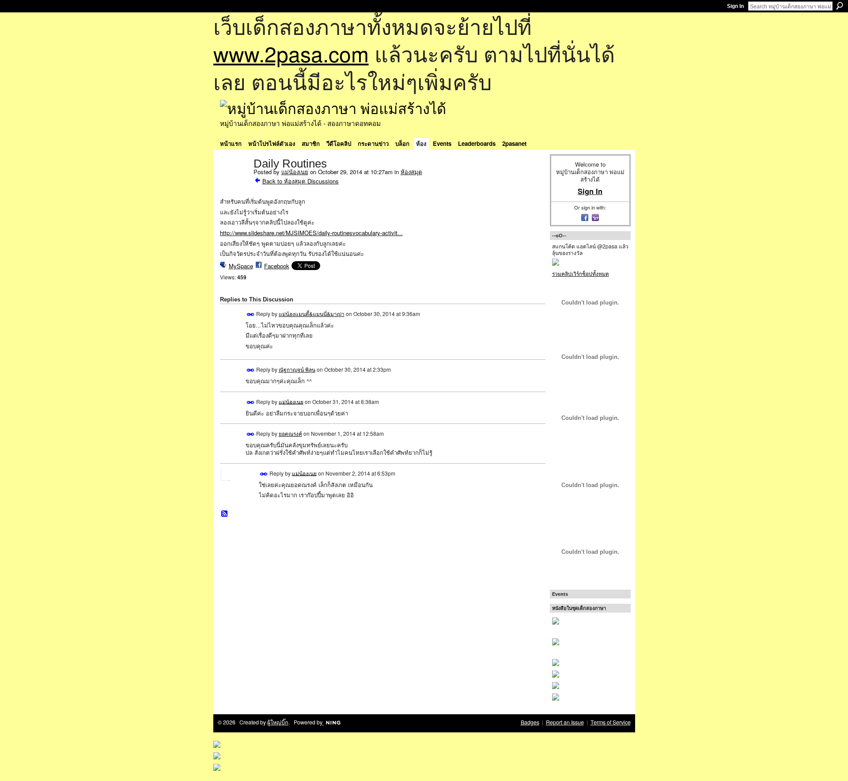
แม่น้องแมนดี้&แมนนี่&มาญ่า (311, 313)
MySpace (241, 266)
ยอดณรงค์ (290, 433)
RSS (225, 514)
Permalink (250, 314)
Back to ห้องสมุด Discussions (300, 181)
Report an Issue (565, 722)
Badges (530, 722)
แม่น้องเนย (294, 172)
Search (839, 6)
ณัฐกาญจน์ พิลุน (297, 369)
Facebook (276, 266)
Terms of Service (611, 722)
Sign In (735, 6)
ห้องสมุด (411, 172)
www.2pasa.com (291, 53)
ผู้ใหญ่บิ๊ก (277, 722)
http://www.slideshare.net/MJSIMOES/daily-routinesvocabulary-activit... (311, 233)
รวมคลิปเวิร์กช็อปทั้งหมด (580, 273)
